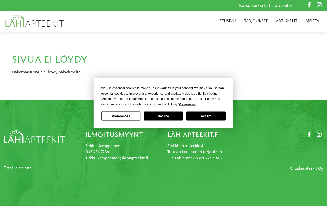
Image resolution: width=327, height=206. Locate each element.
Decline (163, 116)
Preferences (121, 116)
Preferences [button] (187, 104)
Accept (206, 116)
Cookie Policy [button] (203, 99)
